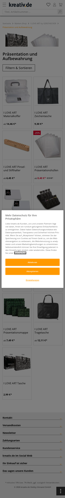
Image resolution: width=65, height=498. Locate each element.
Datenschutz (20, 253)
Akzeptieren (32, 271)
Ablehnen (32, 262)
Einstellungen (32, 280)
